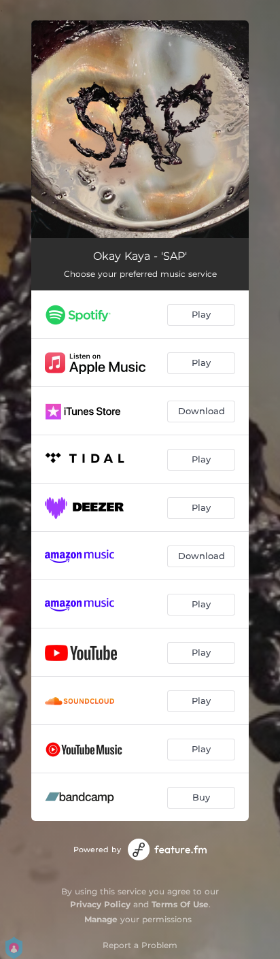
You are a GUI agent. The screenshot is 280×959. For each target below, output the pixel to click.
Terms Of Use (180, 904)
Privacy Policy (100, 904)
